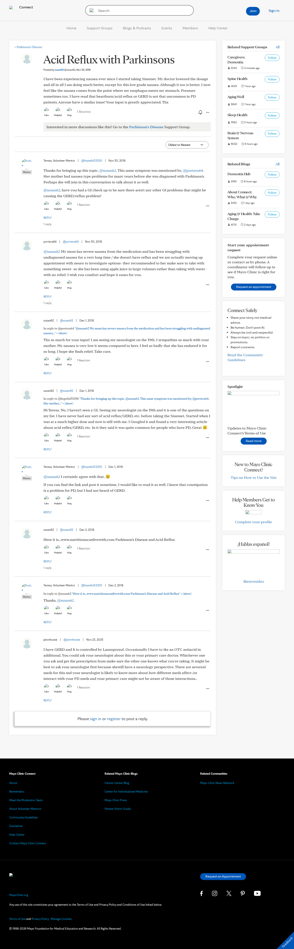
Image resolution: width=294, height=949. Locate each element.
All (277, 47)
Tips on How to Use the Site (254, 477)
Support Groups (100, 28)
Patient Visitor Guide (118, 808)
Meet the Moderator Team (26, 800)
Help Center (218, 28)
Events (166, 28)
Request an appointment (253, 287)
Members (190, 28)
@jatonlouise (71, 639)
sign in (95, 718)
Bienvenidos (253, 581)
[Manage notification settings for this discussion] (200, 112)
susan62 (65, 69)
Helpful (58, 115)
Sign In (274, 10)
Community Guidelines (23, 817)
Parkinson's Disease (28, 47)
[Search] (90, 10)
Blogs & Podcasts (137, 28)
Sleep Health (237, 114)
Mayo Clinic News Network (217, 783)
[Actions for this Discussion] (207, 112)
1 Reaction (84, 111)
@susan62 (107, 170)
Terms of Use (17, 919)
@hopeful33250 (91, 160)
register (114, 718)
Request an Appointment (223, 876)
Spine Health (237, 78)
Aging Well (235, 96)
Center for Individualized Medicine (126, 791)
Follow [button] (272, 57)
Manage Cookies (61, 919)
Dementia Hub (238, 174)
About (13, 783)
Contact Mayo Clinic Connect (27, 843)
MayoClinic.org (18, 895)
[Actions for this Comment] (207, 206)
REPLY (47, 217)
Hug (69, 115)
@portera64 (193, 170)
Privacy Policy (40, 919)
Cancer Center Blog (117, 783)
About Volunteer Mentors (25, 808)
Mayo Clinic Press (116, 800)
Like (46, 115)
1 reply (47, 224)
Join (253, 10)
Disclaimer (16, 826)
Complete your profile (253, 522)
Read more (254, 441)
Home (71, 28)
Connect (25, 7)
